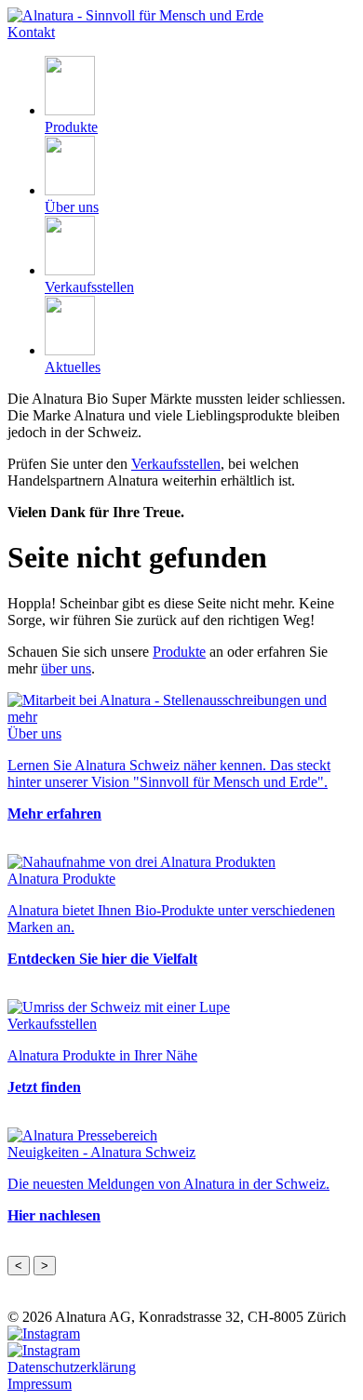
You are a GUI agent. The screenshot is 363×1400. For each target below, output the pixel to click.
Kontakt (31, 32)
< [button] (18, 1266)
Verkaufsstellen (176, 464)
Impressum (39, 1384)
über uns (66, 668)
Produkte (179, 652)
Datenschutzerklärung (71, 1367)
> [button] (44, 1266)
